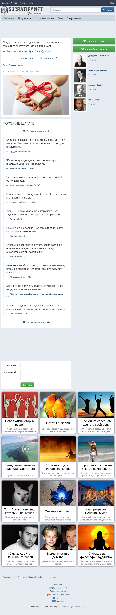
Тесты (30, 2)
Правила (58, 584)
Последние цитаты (58, 591)
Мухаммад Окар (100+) (21, 276)
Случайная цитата (44, 18)
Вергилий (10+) (17, 219)
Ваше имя (11, 365)
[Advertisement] (58, 29)
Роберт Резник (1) (18, 256)
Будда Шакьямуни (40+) (21, 151)
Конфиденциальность (58, 587)
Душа (5, 65)
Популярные (25, 18)
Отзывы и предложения (59, 594)
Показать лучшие (36, 131)
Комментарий (10, 372)
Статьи (14, 2)
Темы (60, 18)
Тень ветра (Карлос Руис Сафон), (29, 51)
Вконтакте (59, 601)
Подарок (12, 65)
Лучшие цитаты (95, 41)
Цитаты (5, 2)
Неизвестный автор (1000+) (23, 202)
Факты (22, 2)
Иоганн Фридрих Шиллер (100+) (25, 185)
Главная (6, 577)
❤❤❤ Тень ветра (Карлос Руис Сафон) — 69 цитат (35, 577)
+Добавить (8, 18)
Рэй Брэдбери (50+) (19, 235)
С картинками (74, 18)
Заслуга (21, 65)
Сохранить (27, 384)
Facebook (59, 597)
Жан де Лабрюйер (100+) (22, 168)
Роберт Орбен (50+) (19, 313)
